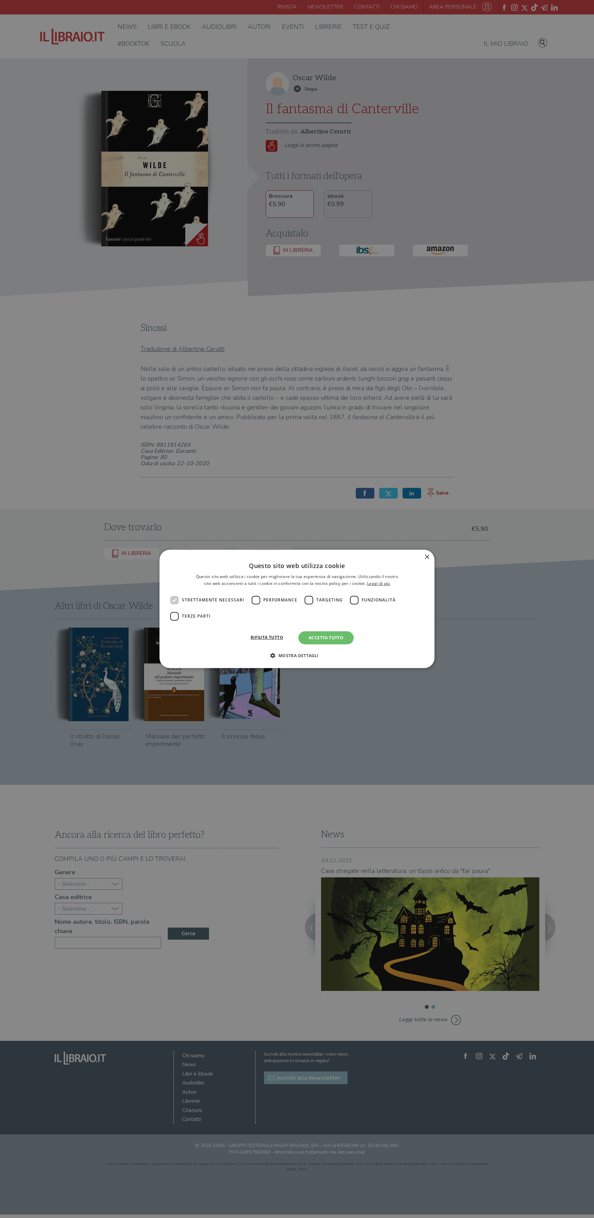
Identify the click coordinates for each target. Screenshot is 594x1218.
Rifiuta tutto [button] (267, 637)
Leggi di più (378, 583)
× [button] (426, 557)
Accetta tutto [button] (326, 638)
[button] (296, 655)
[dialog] (297, 609)
